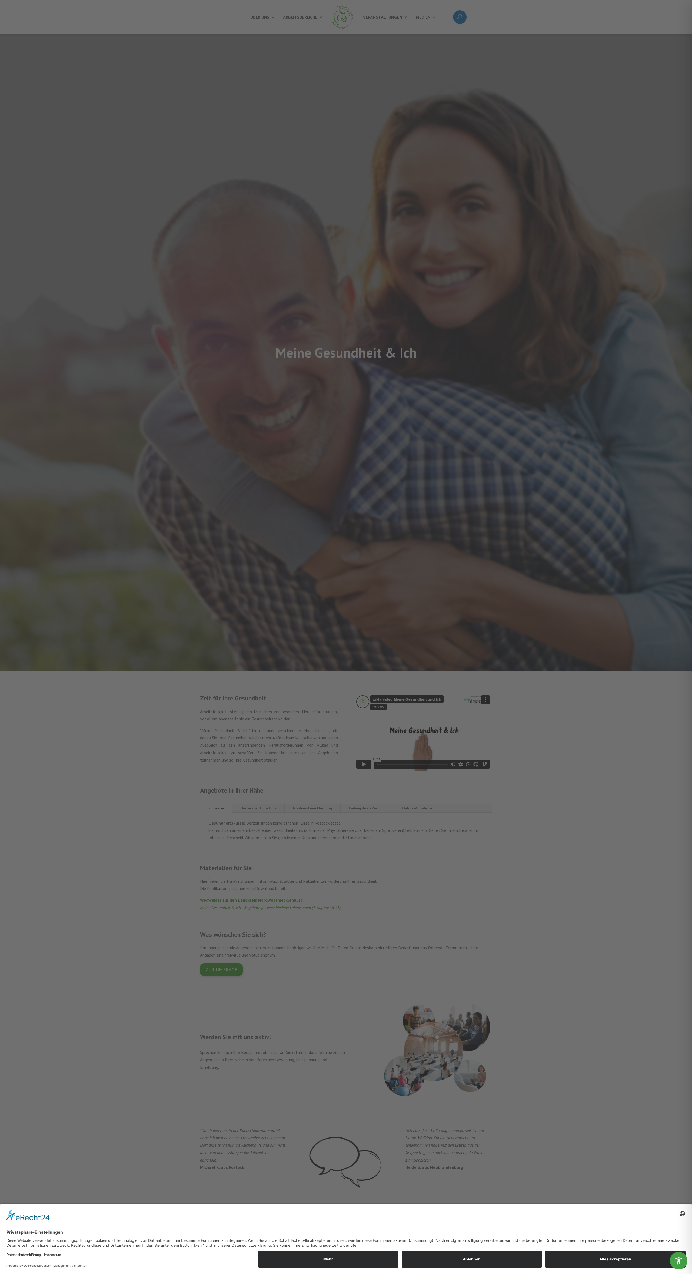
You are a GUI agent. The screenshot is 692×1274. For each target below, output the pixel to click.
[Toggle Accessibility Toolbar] (678, 1260)
